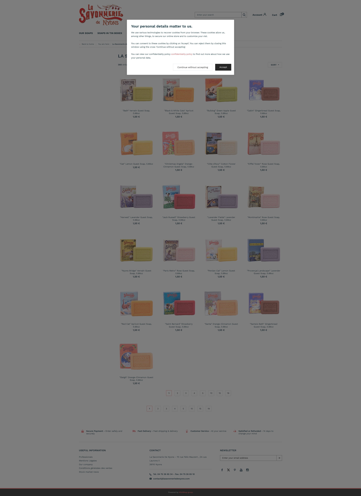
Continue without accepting (192, 67)
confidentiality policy (181, 54)
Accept (223, 67)
